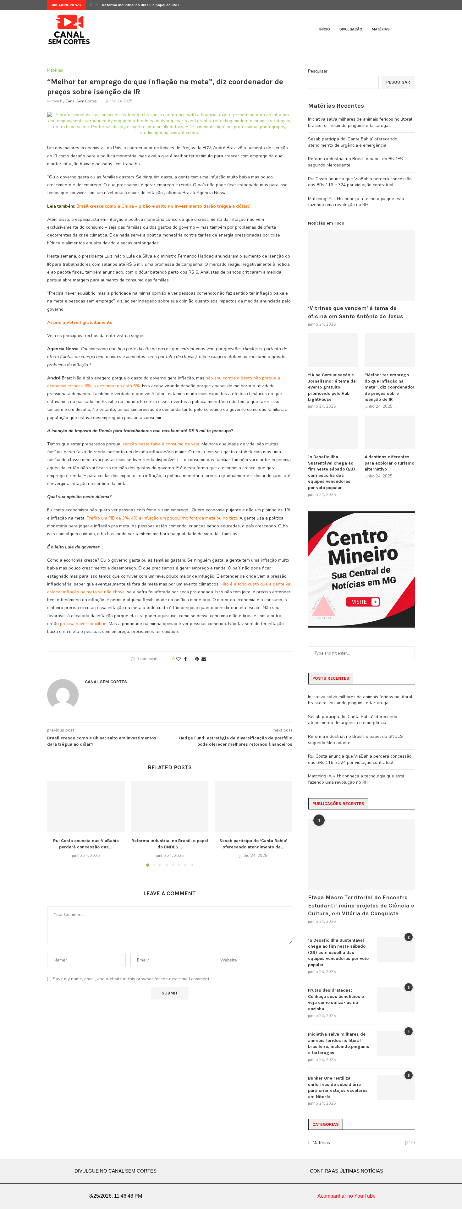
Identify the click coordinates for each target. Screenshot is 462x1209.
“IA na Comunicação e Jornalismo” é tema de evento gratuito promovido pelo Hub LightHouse (332, 387)
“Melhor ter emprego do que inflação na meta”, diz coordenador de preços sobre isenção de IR (390, 387)
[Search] (412, 29)
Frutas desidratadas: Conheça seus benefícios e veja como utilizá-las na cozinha (336, 999)
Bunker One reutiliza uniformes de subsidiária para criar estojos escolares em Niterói (338, 1087)
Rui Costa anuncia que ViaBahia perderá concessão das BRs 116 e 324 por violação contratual (360, 182)
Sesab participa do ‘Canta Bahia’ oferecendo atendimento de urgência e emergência (352, 142)
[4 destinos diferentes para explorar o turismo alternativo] (390, 432)
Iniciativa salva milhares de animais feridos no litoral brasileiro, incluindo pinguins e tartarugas (360, 122)
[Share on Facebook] (185, 659)
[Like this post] (178, 659)
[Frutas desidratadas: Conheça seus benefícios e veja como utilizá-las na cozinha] (396, 999)
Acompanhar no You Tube (346, 1196)
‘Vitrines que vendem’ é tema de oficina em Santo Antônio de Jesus (355, 312)
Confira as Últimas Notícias (346, 1171)
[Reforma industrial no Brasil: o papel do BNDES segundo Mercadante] (170, 806)
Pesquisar (317, 71)
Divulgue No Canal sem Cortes (115, 1171)
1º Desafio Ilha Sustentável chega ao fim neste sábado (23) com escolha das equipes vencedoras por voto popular (331, 472)
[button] (90, 5)
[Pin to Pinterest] (197, 659)
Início (324, 29)
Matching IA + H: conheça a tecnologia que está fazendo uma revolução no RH (356, 202)
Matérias (381, 29)
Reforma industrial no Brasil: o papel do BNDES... (144, 5)
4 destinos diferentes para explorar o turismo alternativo (389, 463)
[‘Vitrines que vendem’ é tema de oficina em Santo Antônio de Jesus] (361, 265)
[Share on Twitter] (191, 659)
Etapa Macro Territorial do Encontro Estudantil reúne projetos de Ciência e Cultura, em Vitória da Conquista (361, 905)
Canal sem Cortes (81, 101)
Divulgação (350, 29)
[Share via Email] (203, 659)
